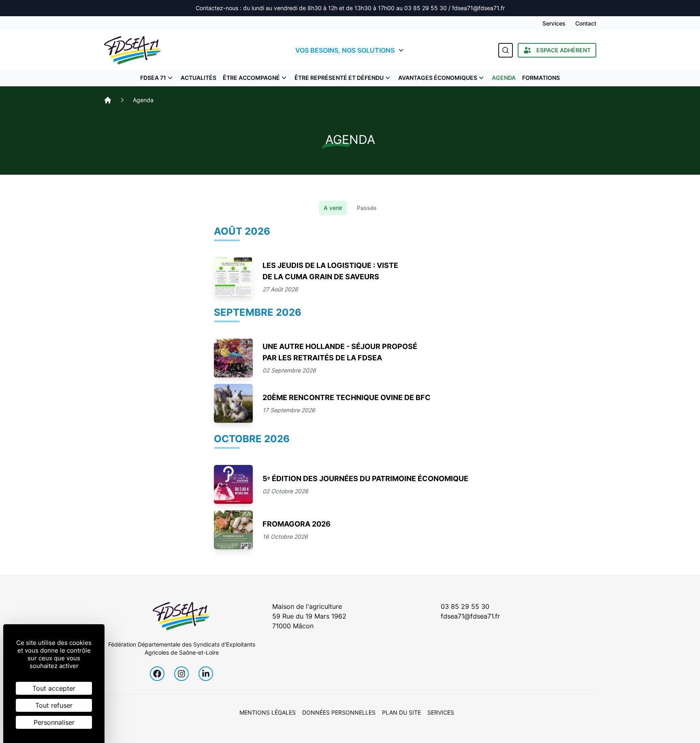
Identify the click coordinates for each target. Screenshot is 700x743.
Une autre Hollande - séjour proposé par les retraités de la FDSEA (339, 352)
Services (554, 23)
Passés (367, 207)
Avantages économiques (437, 77)
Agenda (504, 77)
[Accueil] (108, 100)
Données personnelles (339, 712)
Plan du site (401, 712)
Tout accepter (53, 688)
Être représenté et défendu (339, 77)
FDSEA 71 (153, 77)
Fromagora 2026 (296, 524)
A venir (333, 207)
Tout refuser (54, 705)
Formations (541, 77)
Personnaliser (54, 722)
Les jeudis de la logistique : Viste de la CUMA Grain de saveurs (330, 271)
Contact (585, 23)
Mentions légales (267, 712)
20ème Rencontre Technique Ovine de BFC (346, 397)
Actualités (198, 77)
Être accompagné (251, 77)
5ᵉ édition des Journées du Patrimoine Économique (365, 478)
